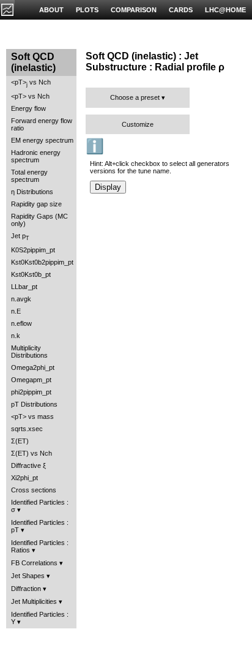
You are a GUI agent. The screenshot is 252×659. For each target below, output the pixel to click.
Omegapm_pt (31, 379)
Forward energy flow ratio (41, 124)
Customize (138, 124)
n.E (16, 311)
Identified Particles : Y (40, 618)
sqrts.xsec (27, 428)
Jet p (20, 236)
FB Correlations (34, 563)
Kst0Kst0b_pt (31, 274)
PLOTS (87, 9)
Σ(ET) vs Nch (31, 453)
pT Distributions (34, 404)
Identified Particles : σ (40, 506)
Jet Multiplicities (34, 601)
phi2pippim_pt (31, 392)
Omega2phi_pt (32, 367)
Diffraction (26, 588)
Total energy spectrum (29, 175)
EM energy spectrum (42, 140)
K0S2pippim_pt (33, 250)
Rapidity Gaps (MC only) (39, 220)
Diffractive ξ (28, 465)
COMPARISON (134, 9)
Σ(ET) (20, 441)
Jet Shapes (28, 575)
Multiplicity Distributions (29, 351)
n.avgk (21, 299)
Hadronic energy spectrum (36, 156)
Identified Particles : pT (40, 526)
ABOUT (51, 9)
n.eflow (21, 323)
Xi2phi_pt (24, 477)
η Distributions (32, 191)
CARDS (181, 9)
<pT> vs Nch (31, 83)
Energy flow (28, 108)
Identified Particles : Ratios (40, 546)
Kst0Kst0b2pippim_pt (42, 262)
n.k (15, 335)
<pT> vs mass (32, 416)
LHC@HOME (225, 9)
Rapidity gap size (36, 204)
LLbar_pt (24, 286)
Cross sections (33, 490)
